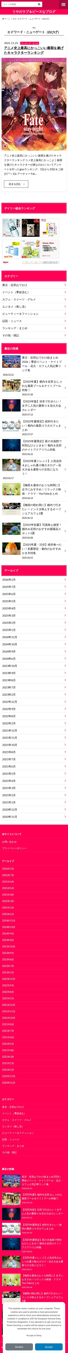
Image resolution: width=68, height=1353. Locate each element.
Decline (19, 1347)
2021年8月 (9, 752)
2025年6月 (9, 594)
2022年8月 (9, 716)
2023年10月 (9, 665)
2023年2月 (9, 694)
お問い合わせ (9, 841)
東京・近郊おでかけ (14, 285)
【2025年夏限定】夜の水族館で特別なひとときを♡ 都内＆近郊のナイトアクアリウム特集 (42, 447)
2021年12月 (9, 730)
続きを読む (15, 183)
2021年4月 (9, 780)
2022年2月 (9, 723)
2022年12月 (9, 701)
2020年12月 (9, 809)
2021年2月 (9, 795)
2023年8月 (9, 680)
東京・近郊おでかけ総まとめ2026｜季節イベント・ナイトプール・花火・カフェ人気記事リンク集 (32, 366)
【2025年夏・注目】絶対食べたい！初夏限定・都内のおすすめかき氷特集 (42, 551)
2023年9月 (9, 673)
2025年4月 (9, 608)
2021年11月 (9, 737)
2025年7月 (9, 586)
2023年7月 (9, 687)
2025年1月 (9, 629)
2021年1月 (9, 802)
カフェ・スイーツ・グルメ (19, 299)
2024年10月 (9, 644)
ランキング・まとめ (14, 328)
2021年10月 (9, 744)
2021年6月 (9, 766)
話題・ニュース (12, 320)
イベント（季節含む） (16, 292)
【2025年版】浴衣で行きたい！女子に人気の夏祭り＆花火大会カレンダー (42, 408)
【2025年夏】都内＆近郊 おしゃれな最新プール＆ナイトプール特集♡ (42, 388)
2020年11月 (9, 816)
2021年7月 (9, 759)
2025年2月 (9, 622)
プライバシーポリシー (14, 848)
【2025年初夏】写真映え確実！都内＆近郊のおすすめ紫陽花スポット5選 (42, 531)
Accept (49, 1347)
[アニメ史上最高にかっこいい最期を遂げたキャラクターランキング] (34, 148)
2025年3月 (9, 615)
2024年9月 (9, 651)
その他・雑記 (10, 335)
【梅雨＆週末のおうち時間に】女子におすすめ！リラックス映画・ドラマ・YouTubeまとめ (41, 491)
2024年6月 (9, 658)
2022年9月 (9, 709)
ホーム (7, 19)
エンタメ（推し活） (14, 306)
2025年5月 (9, 601)
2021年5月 (9, 773)
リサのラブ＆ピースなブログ (33, 11)
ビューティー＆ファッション (20, 313)
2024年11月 (9, 637)
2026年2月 (9, 579)
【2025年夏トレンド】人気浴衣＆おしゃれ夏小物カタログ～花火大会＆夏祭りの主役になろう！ (32, 469)
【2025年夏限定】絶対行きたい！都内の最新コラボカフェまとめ (41, 428)
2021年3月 (9, 788)
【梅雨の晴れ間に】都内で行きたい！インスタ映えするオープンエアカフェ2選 (41, 511)
